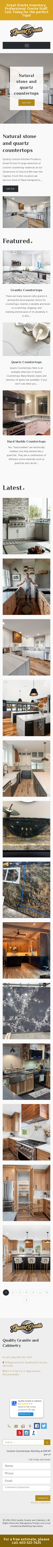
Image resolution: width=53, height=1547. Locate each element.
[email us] (16, 1426)
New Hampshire (21, 1182)
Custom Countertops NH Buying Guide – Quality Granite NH (26, 891)
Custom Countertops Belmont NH (26, 1258)
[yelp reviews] (19, 1433)
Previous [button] (5, 88)
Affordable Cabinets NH (26, 84)
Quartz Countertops (26, 362)
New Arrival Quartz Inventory (26, 1012)
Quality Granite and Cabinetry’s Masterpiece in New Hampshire (26, 1194)
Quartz (31, 699)
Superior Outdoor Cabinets (27, 529)
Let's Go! (26, 99)
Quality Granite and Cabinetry (31, 1520)
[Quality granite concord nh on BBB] (33, 1433)
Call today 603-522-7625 (18, 1357)
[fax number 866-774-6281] (23, 1426)
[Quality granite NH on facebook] (37, 1426)
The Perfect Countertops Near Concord (26, 953)
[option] (26, 88)
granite (35, 695)
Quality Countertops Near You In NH (26, 1133)
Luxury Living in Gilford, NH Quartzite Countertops (26, 648)
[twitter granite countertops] (44, 1426)
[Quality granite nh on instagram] (26, 1433)
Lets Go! (10, 188)
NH (28, 522)
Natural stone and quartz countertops (19, 143)
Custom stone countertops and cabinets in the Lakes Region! (26, 711)
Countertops (21, 573)
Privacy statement (40, 1502)
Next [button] (47, 88)
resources (26, 876)
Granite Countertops (26, 290)
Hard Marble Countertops (26, 441)
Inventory (21, 1005)
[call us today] (9, 1426)
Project (35, 522)
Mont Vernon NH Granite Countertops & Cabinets (26, 832)
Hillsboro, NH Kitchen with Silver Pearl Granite (26, 1073)
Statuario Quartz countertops (26, 771)
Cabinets (21, 518)
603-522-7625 (30, 1542)
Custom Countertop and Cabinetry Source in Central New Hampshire (26, 588)
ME (29, 518)
